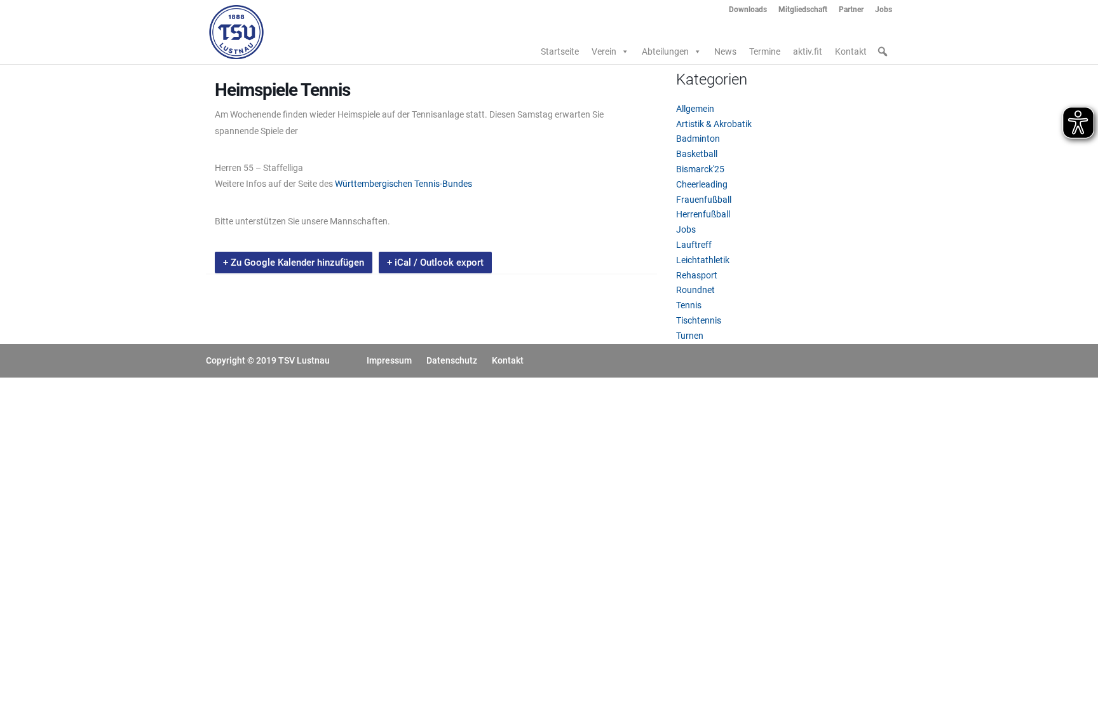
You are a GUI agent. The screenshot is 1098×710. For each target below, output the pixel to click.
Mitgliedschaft (802, 10)
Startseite (560, 51)
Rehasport (696, 275)
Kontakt (851, 51)
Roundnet (695, 290)
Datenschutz (451, 360)
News (725, 51)
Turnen (689, 336)
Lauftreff (694, 245)
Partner (851, 10)
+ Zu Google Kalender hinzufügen (293, 262)
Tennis (689, 305)
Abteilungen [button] (665, 51)
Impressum (389, 360)
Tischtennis (698, 320)
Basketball (696, 154)
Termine (764, 51)
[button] (882, 51)
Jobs (883, 10)
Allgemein (695, 109)
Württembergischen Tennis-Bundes (403, 184)
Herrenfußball (703, 214)
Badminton (698, 138)
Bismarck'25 (700, 169)
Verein (604, 51)
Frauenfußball (703, 200)
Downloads (748, 10)
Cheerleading (702, 184)
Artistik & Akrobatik (714, 124)
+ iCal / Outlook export (435, 262)
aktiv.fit (807, 51)
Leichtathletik (702, 260)
